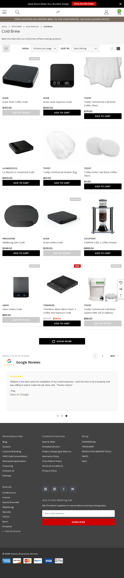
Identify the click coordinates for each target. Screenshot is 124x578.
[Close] (120, 4)
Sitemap (6, 475)
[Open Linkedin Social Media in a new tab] (45, 489)
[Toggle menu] (4, 11)
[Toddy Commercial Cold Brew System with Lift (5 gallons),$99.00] (103, 283)
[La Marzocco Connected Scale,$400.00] (21, 146)
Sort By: (65, 48)
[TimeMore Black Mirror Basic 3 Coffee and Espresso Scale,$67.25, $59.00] (62, 283)
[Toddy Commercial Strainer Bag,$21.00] (62, 146)
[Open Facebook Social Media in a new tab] (63, 489)
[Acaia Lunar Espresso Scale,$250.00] (62, 75)
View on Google (19, 394)
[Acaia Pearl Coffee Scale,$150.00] (21, 75)
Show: (25, 48)
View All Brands (12, 531)
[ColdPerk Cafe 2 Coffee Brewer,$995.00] (103, 216)
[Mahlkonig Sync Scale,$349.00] (21, 216)
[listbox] (85, 48)
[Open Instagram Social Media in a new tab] (54, 489)
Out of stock (21, 112)
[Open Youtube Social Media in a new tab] (72, 489)
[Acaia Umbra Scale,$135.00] (62, 216)
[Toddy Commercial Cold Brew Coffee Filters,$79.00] (103, 75)
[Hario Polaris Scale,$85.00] (21, 283)
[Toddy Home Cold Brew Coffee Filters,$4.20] (103, 146)
